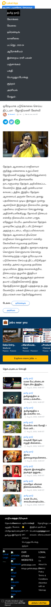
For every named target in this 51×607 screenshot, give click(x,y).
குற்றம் (25, 546)
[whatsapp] (18, 123)
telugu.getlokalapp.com (31, 568)
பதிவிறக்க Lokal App (39, 603)
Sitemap (42, 590)
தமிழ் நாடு (13, 13)
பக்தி (32, 523)
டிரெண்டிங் (17, 531)
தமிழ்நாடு (9, 535)
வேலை (15, 527)
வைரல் (33, 535)
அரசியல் (42, 527)
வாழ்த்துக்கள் (44, 531)
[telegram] (6, 123)
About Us (42, 564)
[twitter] (12, 123)
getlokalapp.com (28, 565)
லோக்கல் (16, 523)
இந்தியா (33, 527)
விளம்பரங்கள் (44, 535)
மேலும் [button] (11, 97)
